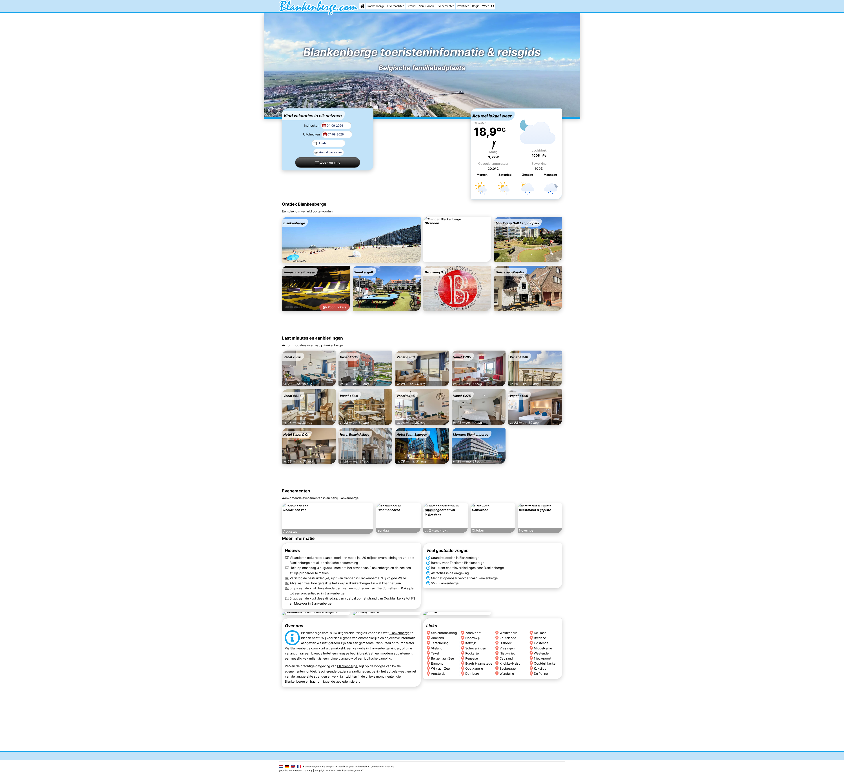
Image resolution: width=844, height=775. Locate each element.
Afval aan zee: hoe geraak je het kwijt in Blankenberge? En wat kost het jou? (345, 583)
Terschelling (440, 643)
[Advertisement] (422, 135)
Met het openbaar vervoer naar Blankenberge (464, 578)
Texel (435, 653)
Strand (411, 6)
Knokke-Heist (510, 663)
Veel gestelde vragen (447, 550)
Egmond (437, 663)
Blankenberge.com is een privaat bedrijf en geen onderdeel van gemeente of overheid (348, 766)
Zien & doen (426, 6)
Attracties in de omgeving (450, 573)
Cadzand (506, 658)
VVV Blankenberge (444, 583)
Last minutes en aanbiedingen (312, 338)
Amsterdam (439, 673)
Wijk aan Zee (440, 668)
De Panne (541, 673)
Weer (485, 6)
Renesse (471, 658)
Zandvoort (473, 633)
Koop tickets (337, 307)
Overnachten (395, 6)
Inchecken (312, 125)
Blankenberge (376, 6)
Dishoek (506, 643)
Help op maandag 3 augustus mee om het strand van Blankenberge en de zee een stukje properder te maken (350, 570)
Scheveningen (475, 648)
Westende (541, 653)
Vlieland (436, 648)
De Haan (540, 633)
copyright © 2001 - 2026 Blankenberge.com (338, 770)
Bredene (540, 638)
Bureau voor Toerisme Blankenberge (457, 563)
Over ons (294, 625)
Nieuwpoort (542, 658)
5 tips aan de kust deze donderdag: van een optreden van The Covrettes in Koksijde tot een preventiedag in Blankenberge (351, 590)
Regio (476, 6)
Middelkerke (543, 648)
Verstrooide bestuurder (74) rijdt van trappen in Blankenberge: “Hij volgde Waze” (348, 578)
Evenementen (445, 6)
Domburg (472, 673)
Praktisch (463, 6)
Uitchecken (312, 134)
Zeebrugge (508, 668)
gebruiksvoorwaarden (290, 770)
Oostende (541, 643)
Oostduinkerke (545, 663)
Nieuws (292, 550)
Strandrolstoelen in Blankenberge (455, 558)
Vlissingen (507, 648)
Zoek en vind (330, 162)
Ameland (437, 638)
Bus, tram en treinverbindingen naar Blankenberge (467, 568)
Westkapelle (508, 633)
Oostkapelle (474, 668)
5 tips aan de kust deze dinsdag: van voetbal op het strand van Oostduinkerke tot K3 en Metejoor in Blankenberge (352, 600)
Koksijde (540, 668)
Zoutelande (508, 638)
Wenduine (507, 673)
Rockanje (472, 653)
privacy (309, 770)
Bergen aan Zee (442, 658)
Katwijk (470, 643)
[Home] (362, 6)
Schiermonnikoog (444, 633)
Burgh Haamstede (478, 663)
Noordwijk (472, 638)
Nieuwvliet (507, 653)
